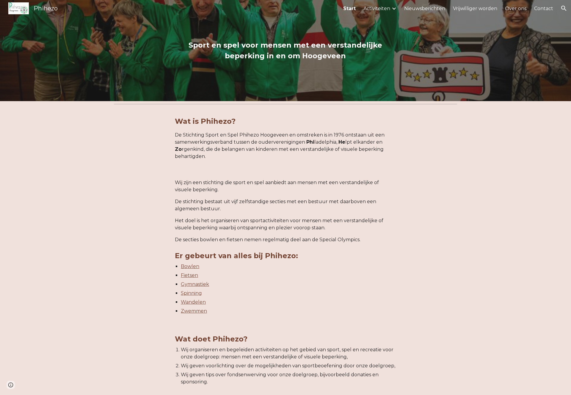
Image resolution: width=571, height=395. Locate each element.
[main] (285, 50)
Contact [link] (543, 8)
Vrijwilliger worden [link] (475, 8)
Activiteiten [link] (376, 8)
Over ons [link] (515, 8)
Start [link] (349, 8)
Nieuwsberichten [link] (424, 8)
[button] (564, 8)
